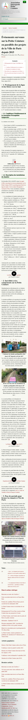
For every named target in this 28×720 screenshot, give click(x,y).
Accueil (5, 28)
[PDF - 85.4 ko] (14, 160)
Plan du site (4, 715)
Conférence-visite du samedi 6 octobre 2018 (12, 648)
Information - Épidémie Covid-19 (10, 620)
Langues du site (5, 16)
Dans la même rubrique (9, 590)
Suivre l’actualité (13, 28)
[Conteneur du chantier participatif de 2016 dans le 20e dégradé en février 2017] (14, 346)
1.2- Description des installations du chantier (12, 69)
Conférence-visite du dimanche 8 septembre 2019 (14, 655)
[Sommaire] (2, 84)
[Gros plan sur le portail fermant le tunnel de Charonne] (14, 551)
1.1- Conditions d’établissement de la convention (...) (14, 67)
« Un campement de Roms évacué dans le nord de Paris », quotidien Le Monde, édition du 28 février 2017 (17, 584)
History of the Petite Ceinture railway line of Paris (14, 645)
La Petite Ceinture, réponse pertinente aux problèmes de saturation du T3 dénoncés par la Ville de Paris (13, 634)
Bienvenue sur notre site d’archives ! (10, 594)
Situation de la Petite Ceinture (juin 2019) (12, 658)
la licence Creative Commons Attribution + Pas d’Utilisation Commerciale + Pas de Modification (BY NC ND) (10, 704)
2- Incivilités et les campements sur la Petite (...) (14, 71)
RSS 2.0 (11, 715)
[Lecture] (14, 273)
